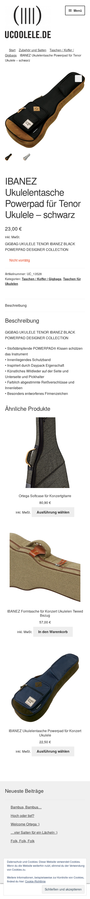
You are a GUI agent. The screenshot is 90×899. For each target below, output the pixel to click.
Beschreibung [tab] (16, 305)
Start (12, 50)
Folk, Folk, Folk (23, 840)
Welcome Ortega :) (25, 824)
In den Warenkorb (53, 631)
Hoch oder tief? (22, 815)
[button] (78, 78)
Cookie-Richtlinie (35, 881)
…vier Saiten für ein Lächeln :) (34, 832)
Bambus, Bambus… (26, 807)
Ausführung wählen (53, 512)
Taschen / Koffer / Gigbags (41, 279)
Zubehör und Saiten (32, 50)
